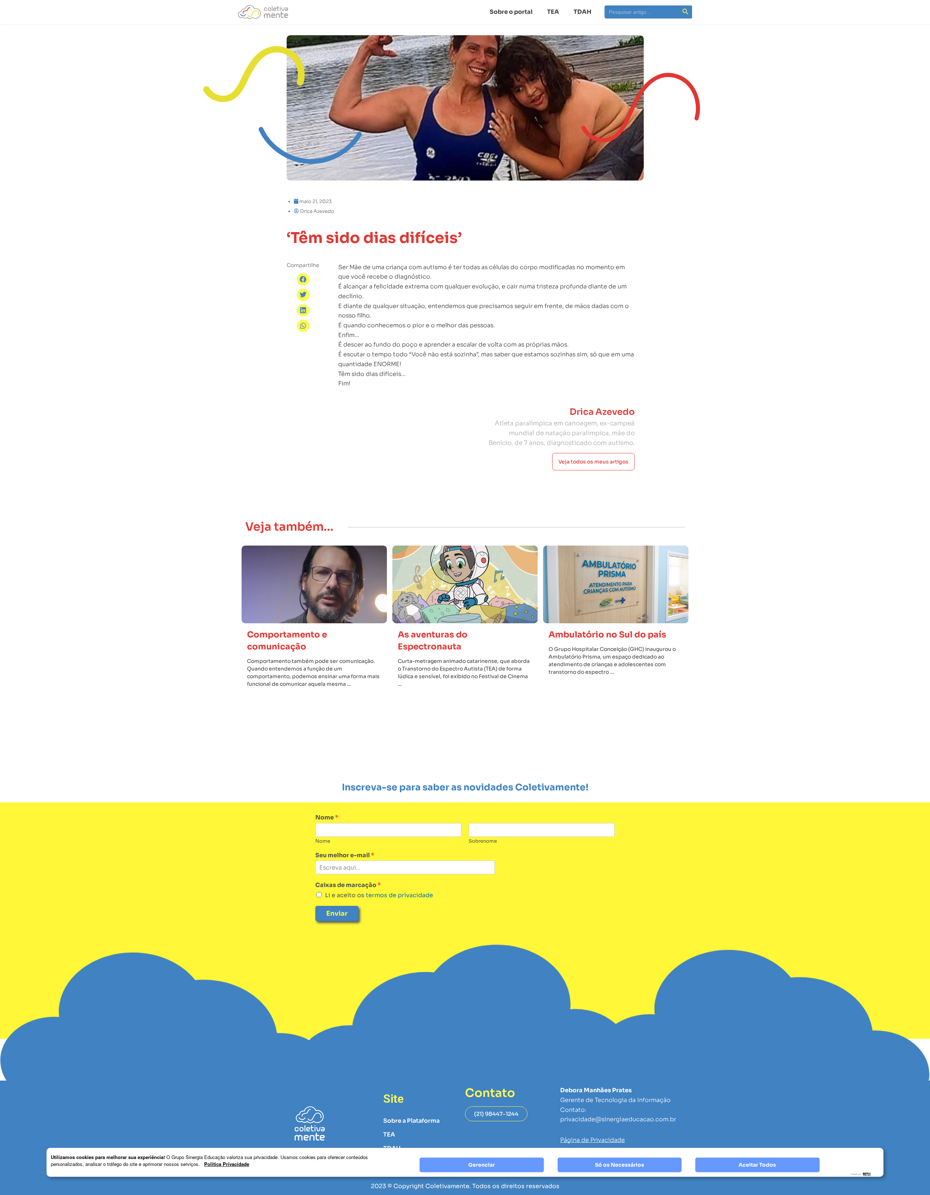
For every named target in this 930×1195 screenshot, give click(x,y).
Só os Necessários (619, 1165)
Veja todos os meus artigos (593, 461)
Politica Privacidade (226, 1163)
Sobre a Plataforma (411, 1121)
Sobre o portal (511, 12)
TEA (553, 12)
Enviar (337, 913)
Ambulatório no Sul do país (607, 634)
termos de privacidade (398, 895)
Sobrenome (483, 841)
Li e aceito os (379, 895)
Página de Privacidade (592, 1140)
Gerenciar (481, 1165)
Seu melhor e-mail (344, 855)
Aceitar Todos (757, 1165)
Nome (326, 817)
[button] (303, 279)
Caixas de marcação (348, 885)
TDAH (582, 12)
